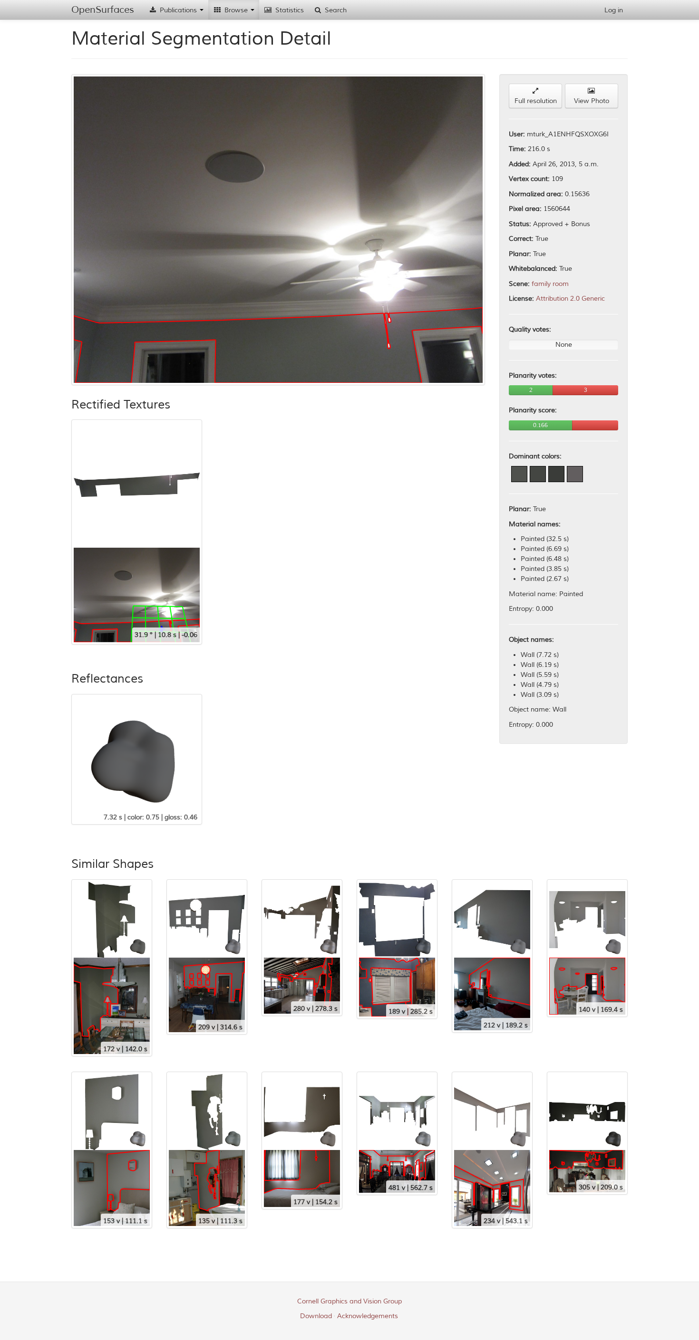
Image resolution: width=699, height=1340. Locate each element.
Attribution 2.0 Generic (570, 299)
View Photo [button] (591, 101)
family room (550, 284)
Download (316, 1316)
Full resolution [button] (536, 101)
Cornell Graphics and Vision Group (349, 1301)
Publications (178, 10)
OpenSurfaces (102, 10)
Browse (236, 10)
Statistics (288, 10)
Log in (613, 10)
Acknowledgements (367, 1316)
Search (335, 10)
